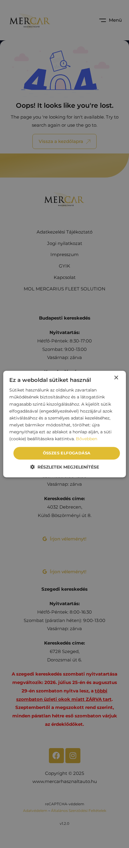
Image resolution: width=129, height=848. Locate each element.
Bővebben (86, 438)
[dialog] (64, 424)
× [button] (116, 378)
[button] (64, 467)
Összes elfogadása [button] (67, 452)
